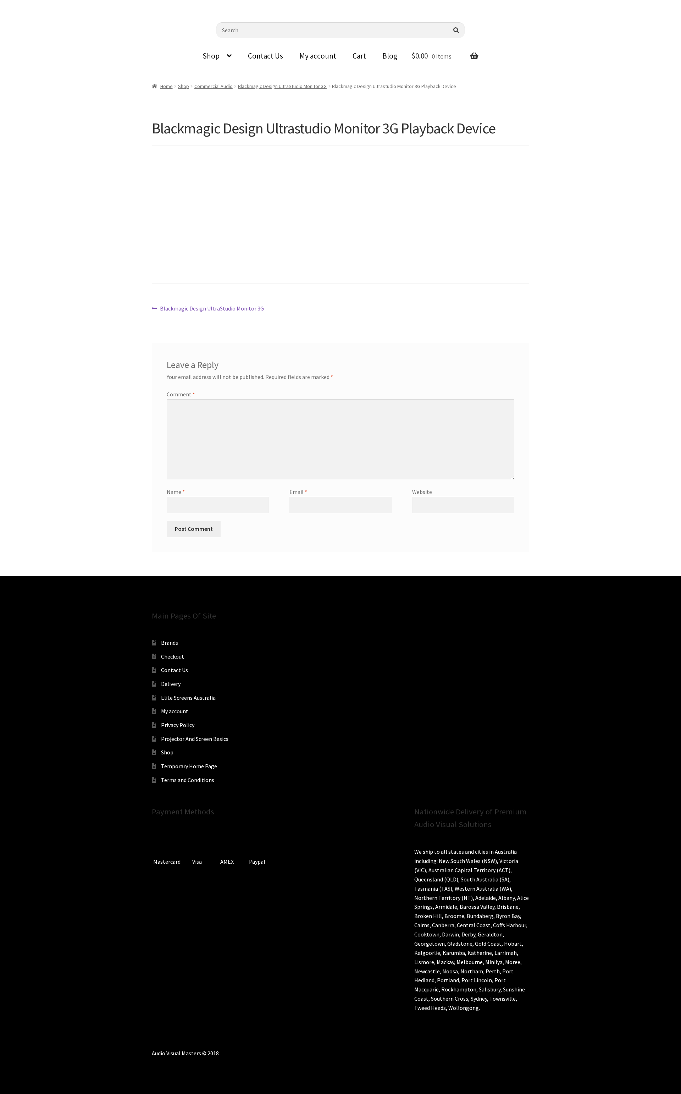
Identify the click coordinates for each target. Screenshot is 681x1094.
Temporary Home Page (189, 766)
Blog (389, 56)
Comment (181, 394)
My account (317, 56)
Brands (169, 642)
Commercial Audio (213, 86)
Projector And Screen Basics (194, 738)
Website (422, 491)
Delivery (171, 683)
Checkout (172, 656)
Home (166, 86)
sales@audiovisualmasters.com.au (92, 5)
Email (298, 491)
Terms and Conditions (187, 780)
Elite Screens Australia (188, 697)
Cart (359, 56)
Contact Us (265, 56)
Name (176, 491)
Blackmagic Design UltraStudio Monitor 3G (282, 86)
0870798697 (25, 5)
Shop (211, 56)
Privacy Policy (177, 725)
